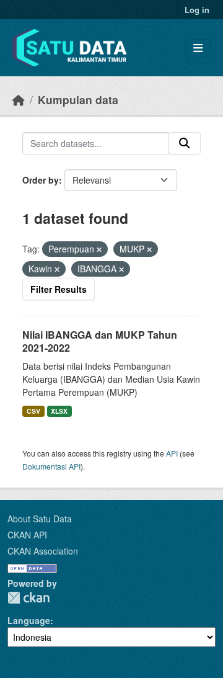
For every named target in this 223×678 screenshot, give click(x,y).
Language (28, 620)
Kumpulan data (78, 99)
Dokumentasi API (51, 466)
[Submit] (184, 143)
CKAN (28, 597)
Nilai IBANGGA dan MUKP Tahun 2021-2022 (99, 341)
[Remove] (99, 249)
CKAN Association (42, 551)
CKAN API (27, 535)
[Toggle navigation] (198, 48)
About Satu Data (39, 518)
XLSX (59, 411)
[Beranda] (18, 99)
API (172, 453)
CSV (33, 411)
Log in (197, 10)
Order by (40, 180)
